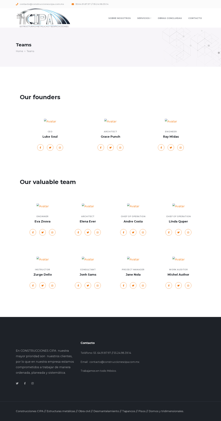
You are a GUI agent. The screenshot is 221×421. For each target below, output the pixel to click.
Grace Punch (110, 136)
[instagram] (32, 383)
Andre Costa (133, 221)
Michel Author (178, 274)
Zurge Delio (42, 274)
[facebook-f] (25, 383)
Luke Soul (50, 136)
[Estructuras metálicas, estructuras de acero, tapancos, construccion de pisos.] (43, 17)
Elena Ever (88, 221)
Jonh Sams (88, 274)
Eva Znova (42, 221)
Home (19, 51)
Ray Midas (171, 136)
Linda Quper (178, 221)
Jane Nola (133, 274)
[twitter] (17, 383)
